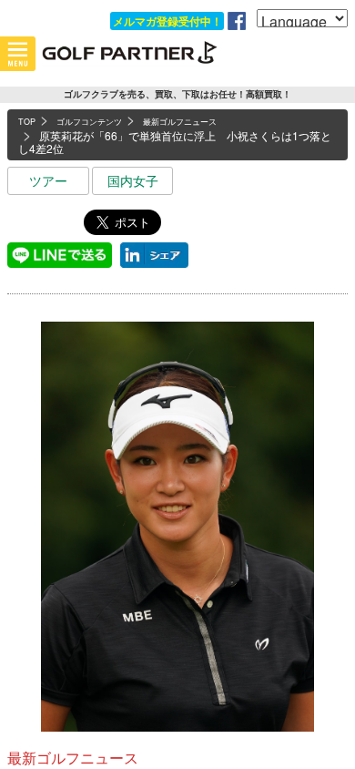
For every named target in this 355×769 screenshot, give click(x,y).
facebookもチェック (237, 21)
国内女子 (132, 180)
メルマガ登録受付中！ (167, 21)
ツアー (48, 180)
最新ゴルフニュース (72, 757)
